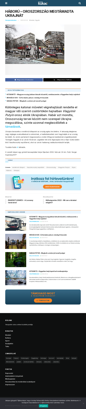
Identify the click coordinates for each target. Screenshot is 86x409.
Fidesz (16, 358)
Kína (67, 358)
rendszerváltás (29, 362)
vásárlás (56, 362)
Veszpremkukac (11, 20)
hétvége (43, 358)
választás (47, 362)
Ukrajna (16, 170)
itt (17, 147)
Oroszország (51, 167)
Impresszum (10, 384)
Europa (8, 358)
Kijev (74, 167)
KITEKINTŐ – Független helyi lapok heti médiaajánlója (48, 271)
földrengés (25, 358)
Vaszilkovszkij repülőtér (35, 167)
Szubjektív (9, 343)
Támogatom (43, 300)
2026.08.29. (44, 237)
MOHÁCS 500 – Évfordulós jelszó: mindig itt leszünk (27, 98)
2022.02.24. (24, 20)
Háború (8, 170)
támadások (12, 126)
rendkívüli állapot (18, 167)
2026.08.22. (44, 274)
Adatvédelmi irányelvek (14, 376)
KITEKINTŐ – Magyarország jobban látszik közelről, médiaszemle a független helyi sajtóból (43, 94)
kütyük (74, 358)
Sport (7, 341)
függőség (34, 358)
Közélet (31, 20)
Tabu (7, 346)
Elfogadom (43, 406)
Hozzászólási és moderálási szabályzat (20, 382)
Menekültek (10, 362)
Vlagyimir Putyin (64, 167)
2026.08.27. (44, 255)
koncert (51, 358)
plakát (19, 362)
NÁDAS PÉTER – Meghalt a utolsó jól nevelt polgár (26, 101)
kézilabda (60, 358)
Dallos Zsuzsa (34, 237)
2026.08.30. (44, 221)
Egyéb (37, 20)
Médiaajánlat (10, 379)
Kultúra (8, 338)
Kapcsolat (9, 373)
